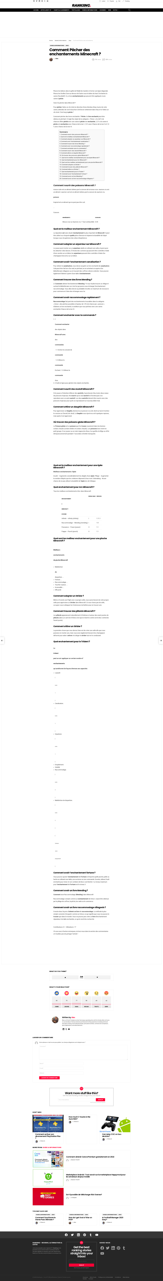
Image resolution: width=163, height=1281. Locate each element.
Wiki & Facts (93, 1277)
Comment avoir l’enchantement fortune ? (74, 174)
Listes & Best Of (46, 10)
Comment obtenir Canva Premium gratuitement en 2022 (90, 1157)
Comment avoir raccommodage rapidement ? (75, 146)
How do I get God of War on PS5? (80, 1218)
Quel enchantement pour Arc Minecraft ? (74, 160)
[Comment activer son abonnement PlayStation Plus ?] (48, 1123)
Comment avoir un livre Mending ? (72, 176)
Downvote (97, 977)
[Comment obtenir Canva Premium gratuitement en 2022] (48, 1159)
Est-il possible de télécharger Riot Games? (84, 1194)
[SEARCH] (129, 10)
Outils (115, 10)
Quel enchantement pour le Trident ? (73, 171)
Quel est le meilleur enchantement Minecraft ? (75, 137)
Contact (91, 1279)
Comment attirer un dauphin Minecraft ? (73, 153)
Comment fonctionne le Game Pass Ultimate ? (45, 1218)
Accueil (36, 10)
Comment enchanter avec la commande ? (74, 148)
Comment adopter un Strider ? (71, 164)
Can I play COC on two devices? (111, 1135)
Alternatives (126, 1277)
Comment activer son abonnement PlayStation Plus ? (47, 1136)
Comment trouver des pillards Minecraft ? (75, 167)
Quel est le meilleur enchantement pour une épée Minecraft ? (81, 157)
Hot (119, 1)
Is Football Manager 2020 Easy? (112, 1218)
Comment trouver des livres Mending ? (73, 144)
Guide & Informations (89, 10)
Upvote (65, 977)
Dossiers (103, 10)
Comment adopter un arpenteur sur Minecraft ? (76, 139)
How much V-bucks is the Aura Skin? (79, 1118)
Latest (103, 1)
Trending (127, 1)
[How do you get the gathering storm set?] (2, 640)
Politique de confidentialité (105, 1277)
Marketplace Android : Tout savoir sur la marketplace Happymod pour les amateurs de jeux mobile (95, 1175)
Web (109, 10)
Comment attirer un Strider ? (70, 169)
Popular (112, 1)
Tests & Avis (76, 10)
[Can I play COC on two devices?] (114, 1123)
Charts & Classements (61, 10)
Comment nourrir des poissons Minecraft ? (74, 134)
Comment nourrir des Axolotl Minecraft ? (74, 151)
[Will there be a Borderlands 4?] (161, 640)
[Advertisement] (81, 24)
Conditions (118, 1277)
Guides (85, 1279)
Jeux (53, 1214)
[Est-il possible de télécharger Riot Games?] (48, 1196)
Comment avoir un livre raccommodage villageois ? (78, 178)
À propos (85, 1277)
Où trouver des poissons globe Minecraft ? (75, 155)
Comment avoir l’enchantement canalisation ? (75, 141)
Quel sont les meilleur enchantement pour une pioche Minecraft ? (82, 162)
